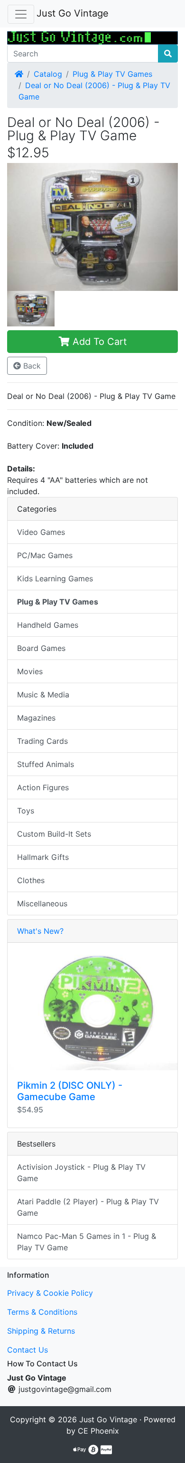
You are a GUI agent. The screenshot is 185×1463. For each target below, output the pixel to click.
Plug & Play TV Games (112, 74)
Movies (30, 671)
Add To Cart (98, 341)
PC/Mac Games (45, 555)
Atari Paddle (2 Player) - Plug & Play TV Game (88, 1207)
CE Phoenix (98, 1431)
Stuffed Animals (45, 764)
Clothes (31, 880)
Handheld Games (47, 625)
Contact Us (27, 1350)
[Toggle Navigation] (21, 14)
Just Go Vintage (73, 13)
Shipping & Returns (41, 1331)
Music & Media (43, 694)
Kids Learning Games (55, 578)
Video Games (41, 532)
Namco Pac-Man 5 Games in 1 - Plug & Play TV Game (86, 1241)
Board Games (41, 648)
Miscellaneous (42, 903)
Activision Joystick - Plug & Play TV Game (81, 1172)
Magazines (36, 717)
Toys (25, 810)
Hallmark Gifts (43, 857)
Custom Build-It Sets (54, 834)
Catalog (48, 74)
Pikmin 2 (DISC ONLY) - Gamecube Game (69, 1091)
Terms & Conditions (42, 1312)
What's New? (40, 931)
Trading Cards (42, 741)
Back (31, 365)
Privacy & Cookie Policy (50, 1293)
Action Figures (43, 787)
